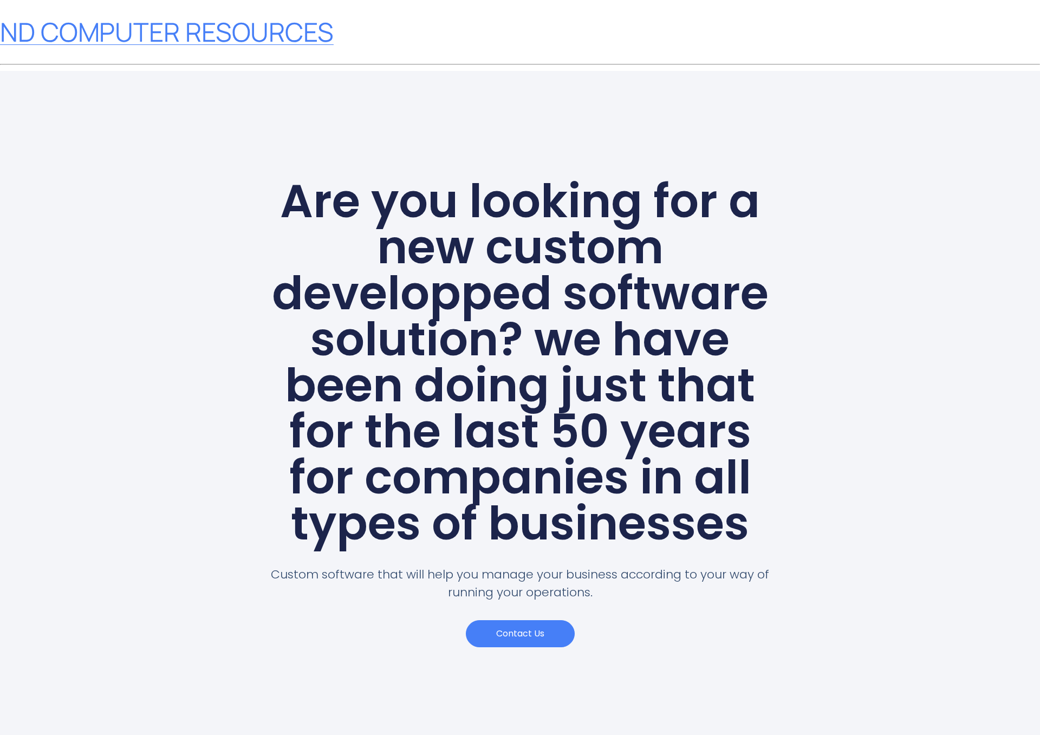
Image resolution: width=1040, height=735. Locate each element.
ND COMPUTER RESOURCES (167, 31)
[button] (520, 633)
